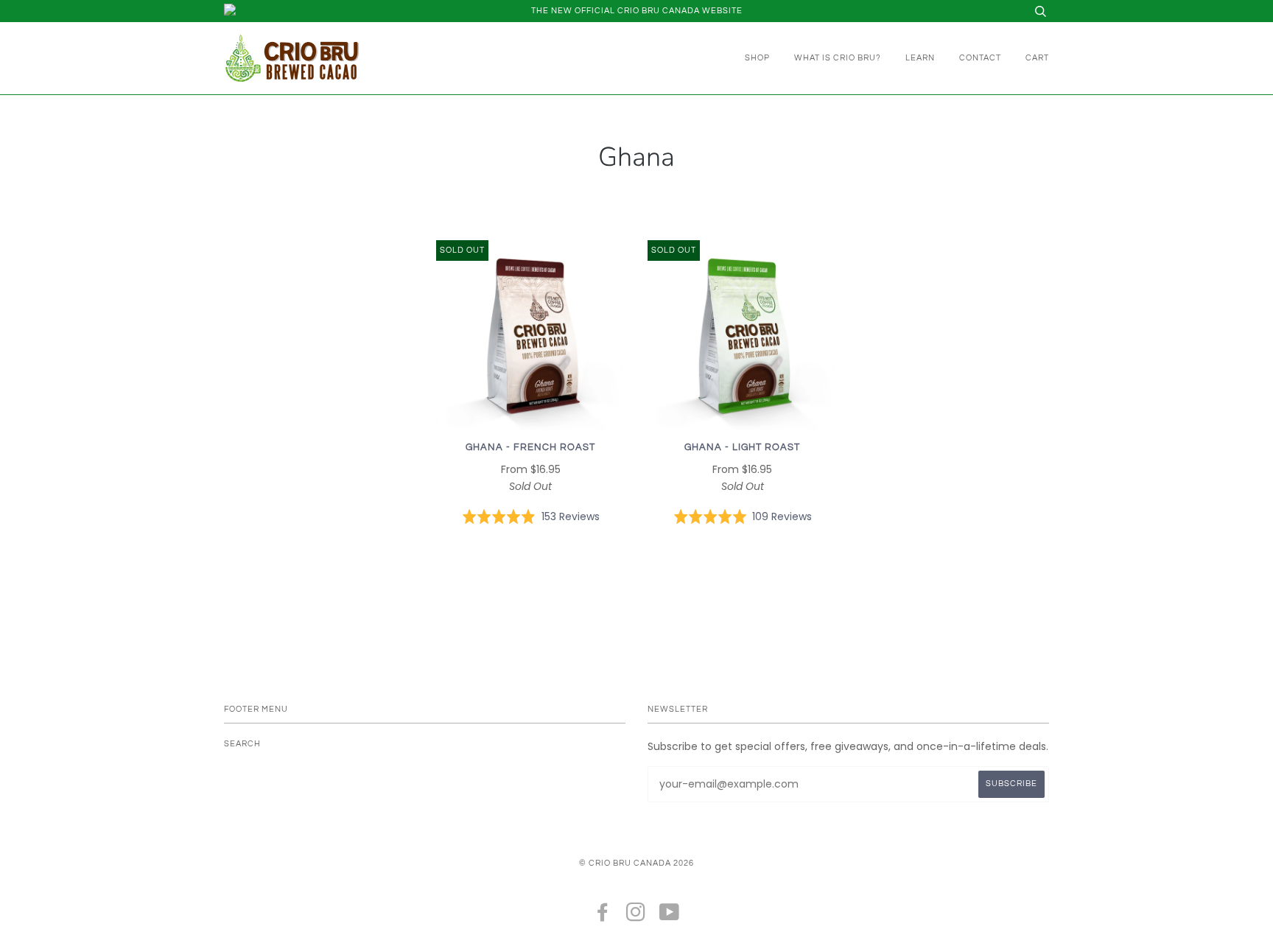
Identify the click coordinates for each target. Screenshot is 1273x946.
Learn (920, 58)
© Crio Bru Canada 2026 (636, 863)
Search (242, 744)
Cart (1037, 58)
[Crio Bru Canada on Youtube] (669, 917)
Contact (980, 58)
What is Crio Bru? (837, 58)
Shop (757, 58)
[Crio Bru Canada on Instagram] (636, 917)
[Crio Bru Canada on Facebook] (603, 917)
